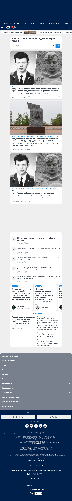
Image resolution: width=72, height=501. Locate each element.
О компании (6, 379)
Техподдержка (7, 392)
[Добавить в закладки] (59, 97)
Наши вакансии (7, 388)
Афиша (42, 23)
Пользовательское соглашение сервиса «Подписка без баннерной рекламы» (36, 467)
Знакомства (16, 23)
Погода (24, 23)
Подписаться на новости (10, 356)
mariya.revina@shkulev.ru (30, 451)
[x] (45, 426)
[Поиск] (61, 27)
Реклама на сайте (8, 370)
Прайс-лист (6, 374)
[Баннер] (30, 32)
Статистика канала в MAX (11, 402)
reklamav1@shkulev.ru (50, 454)
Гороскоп (48, 23)
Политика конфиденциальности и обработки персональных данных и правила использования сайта (36, 470)
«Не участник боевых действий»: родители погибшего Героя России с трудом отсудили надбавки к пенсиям (35, 90)
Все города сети (7, 406)
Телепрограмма (33, 23)
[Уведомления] (66, 27)
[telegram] (27, 426)
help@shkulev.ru (40, 443)
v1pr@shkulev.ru (46, 458)
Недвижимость (6, 23)
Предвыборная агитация (11, 397)
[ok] (36, 426)
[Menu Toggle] (2, 27)
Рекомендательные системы (36, 465)
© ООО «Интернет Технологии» (36, 489)
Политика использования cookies (36, 463)
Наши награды (7, 383)
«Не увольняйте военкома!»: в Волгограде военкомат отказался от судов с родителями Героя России (35, 140)
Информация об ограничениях (36, 460)
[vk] (31, 426)
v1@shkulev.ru (43, 441)
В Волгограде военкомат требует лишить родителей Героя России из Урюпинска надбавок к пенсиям (34, 192)
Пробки (65, 23)
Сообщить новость (8, 361)
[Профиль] (70, 27)
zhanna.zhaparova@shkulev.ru (30, 448)
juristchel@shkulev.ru (54, 442)
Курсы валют (57, 23)
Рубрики (5, 365)
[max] (40, 426)
